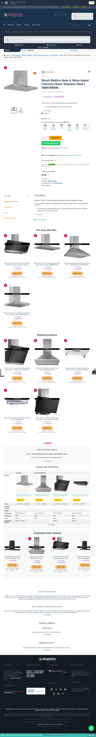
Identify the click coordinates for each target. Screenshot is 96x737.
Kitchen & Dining (27, 55)
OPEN (91, 2)
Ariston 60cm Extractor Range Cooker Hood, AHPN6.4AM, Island (42, 494)
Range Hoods (54, 55)
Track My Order (38, 709)
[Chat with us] (91, 728)
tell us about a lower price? (74, 155)
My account (75, 7)
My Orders (83, 7)
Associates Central (82, 709)
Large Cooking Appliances (41, 55)
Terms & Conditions (49, 709)
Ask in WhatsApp (52, 143)
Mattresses (15, 31)
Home (8, 55)
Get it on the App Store (49, 735)
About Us (73, 709)
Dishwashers (48, 31)
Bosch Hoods (58, 183)
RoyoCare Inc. (47, 724)
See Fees (64, 148)
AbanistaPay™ (8, 692)
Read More (47, 110)
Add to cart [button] (17, 273)
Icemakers (56, 31)
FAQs (68, 709)
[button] (34, 73)
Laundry (26, 25)
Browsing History (65, 7)
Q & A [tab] (6, 212)
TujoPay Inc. (60, 724)
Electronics (11, 25)
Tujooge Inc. (54, 724)
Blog (17, 709)
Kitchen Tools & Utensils (77, 31)
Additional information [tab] (11, 201)
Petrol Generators (38, 31)
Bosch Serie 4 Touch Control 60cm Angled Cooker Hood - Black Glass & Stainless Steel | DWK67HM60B (62, 494)
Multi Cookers (88, 31)
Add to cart (55, 138)
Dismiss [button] (92, 735)
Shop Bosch (74, 50)
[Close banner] (2, 3)
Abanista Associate (15, 678)
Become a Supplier (40, 710)
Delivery (64, 709)
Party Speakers (65, 31)
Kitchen (19, 25)
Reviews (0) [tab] (8, 207)
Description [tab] (8, 196)
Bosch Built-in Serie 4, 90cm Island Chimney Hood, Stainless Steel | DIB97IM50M (24, 494)
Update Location (53, 47)
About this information (40, 219)
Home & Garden (16, 55)
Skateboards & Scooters (26, 31)
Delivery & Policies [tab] (10, 218)
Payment (58, 709)
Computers (7, 31)
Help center (23, 709)
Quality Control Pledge (48, 171)
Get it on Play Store (61, 735)
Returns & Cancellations (52, 710)
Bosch (48, 185)
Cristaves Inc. (40, 724)
